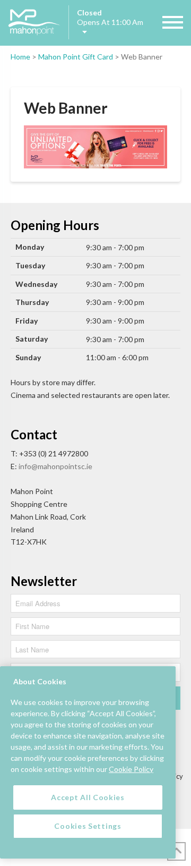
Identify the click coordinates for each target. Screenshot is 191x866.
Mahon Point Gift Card (75, 56)
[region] (88, 762)
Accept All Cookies (88, 797)
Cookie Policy (131, 769)
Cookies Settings (87, 825)
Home (20, 56)
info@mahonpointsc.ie (55, 466)
